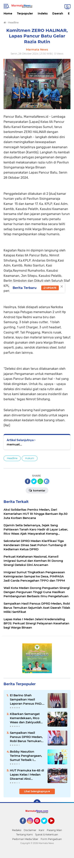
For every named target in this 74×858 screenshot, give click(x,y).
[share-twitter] (34, 481)
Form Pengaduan (51, 839)
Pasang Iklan (54, 830)
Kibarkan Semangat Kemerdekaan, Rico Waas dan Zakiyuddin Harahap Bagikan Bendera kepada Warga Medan (26, 718)
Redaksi (16, 830)
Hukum (29, 458)
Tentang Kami (24, 834)
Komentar (39, 490)
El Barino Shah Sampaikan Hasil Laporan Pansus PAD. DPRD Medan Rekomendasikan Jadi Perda (26, 699)
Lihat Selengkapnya (36, 791)
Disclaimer (30, 830)
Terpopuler (25, 13)
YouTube (54, 825)
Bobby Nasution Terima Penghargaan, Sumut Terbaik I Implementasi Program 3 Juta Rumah (26, 756)
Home (8, 13)
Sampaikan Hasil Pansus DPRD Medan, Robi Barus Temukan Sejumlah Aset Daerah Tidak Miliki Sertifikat (26, 737)
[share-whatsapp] (40, 481)
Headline (12, 458)
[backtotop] (37, 802)
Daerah (57, 13)
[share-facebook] (27, 481)
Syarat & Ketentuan (46, 834)
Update (51, 287)
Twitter (46, 825)
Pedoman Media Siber (25, 839)
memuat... (14, 444)
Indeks (43, 13)
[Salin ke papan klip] (46, 481)
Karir (41, 830)
